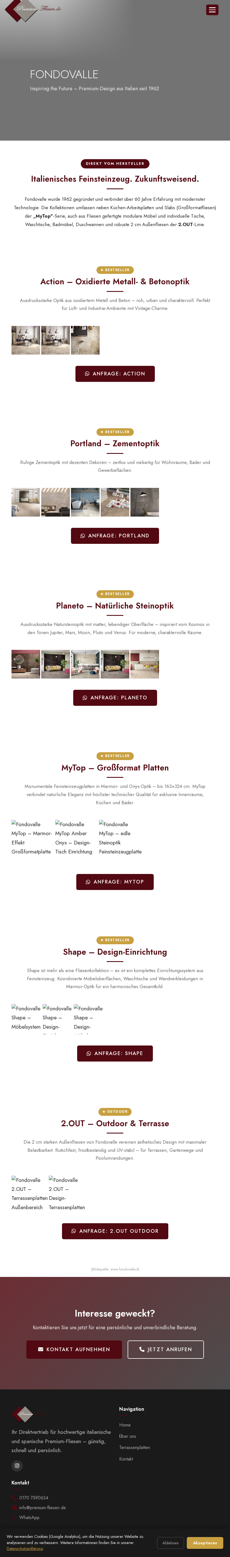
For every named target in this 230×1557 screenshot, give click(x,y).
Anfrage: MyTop (119, 881)
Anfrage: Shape (119, 1053)
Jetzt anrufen (170, 1349)
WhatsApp (29, 1517)
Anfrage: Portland (119, 535)
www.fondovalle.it (124, 1269)
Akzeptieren (205, 1543)
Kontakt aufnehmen (78, 1349)
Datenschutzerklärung (25, 1548)
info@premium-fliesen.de (42, 1507)
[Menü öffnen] (212, 9)
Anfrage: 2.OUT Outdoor (119, 1231)
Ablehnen (170, 1543)
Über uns (127, 1436)
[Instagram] (17, 1466)
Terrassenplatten (134, 1447)
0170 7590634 (33, 1498)
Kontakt (126, 1459)
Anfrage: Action (119, 373)
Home (125, 1425)
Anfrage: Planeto (119, 697)
